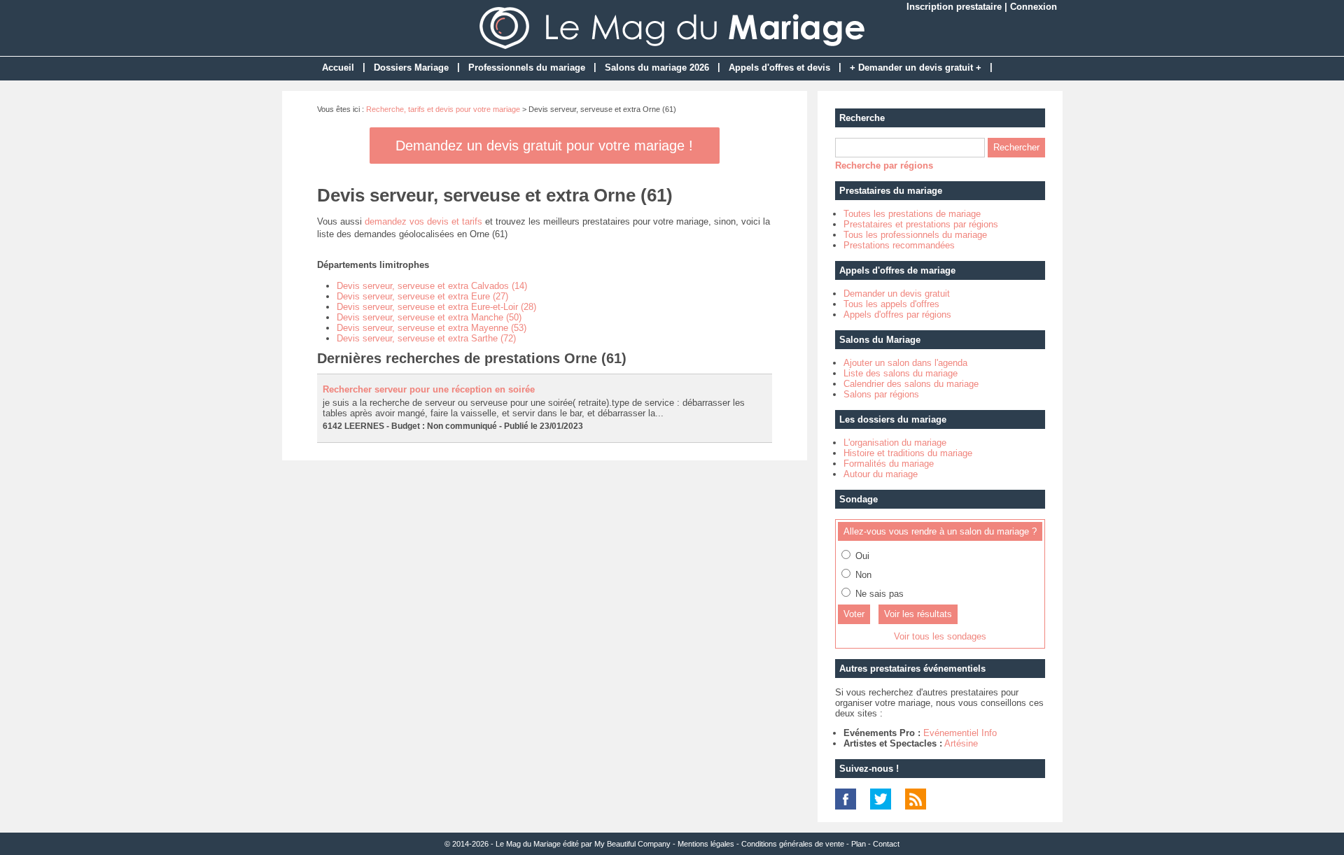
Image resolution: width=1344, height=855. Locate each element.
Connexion (1033, 6)
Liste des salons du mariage (901, 373)
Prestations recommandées (899, 245)
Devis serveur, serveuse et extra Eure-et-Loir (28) (436, 307)
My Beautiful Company (632, 844)
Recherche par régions (884, 165)
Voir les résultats (918, 614)
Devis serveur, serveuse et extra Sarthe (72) (426, 338)
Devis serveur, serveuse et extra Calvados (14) (432, 286)
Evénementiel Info (960, 733)
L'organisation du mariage (895, 442)
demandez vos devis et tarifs (423, 221)
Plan (858, 844)
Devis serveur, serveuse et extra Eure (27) (422, 296)
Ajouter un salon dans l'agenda (905, 363)
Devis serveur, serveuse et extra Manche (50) (429, 317)
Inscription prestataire (954, 6)
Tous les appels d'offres (891, 304)
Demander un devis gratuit (897, 293)
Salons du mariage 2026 (657, 67)
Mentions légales (706, 844)
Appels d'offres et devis (779, 67)
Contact (886, 844)
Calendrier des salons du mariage (911, 384)
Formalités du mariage (889, 463)
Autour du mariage (881, 474)
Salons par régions (881, 394)
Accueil (338, 67)
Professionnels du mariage (526, 67)
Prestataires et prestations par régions (921, 224)
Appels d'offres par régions (897, 314)
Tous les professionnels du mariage (915, 234)
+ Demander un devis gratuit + (915, 67)
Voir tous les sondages (940, 636)
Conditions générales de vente (792, 844)
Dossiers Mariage (411, 67)
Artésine (961, 743)
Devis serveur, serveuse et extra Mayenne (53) (431, 328)
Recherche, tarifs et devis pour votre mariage (443, 109)
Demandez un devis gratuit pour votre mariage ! (544, 145)
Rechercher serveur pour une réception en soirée (429, 389)
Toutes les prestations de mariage (912, 214)
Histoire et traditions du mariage (908, 453)
